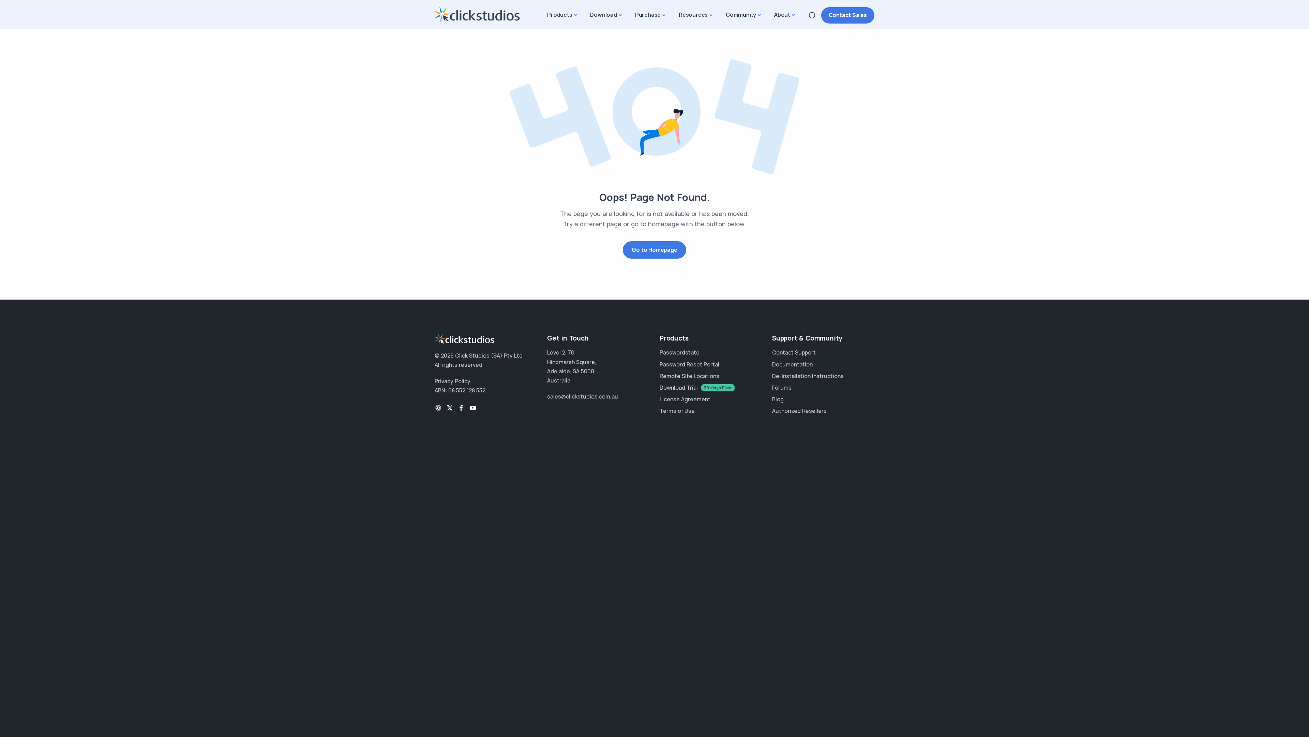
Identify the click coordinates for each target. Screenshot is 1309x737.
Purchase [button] (648, 14)
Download (603, 14)
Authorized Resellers (799, 411)
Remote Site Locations (689, 376)
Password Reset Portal (689, 364)
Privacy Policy (452, 381)
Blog (778, 399)
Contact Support (794, 352)
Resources (693, 14)
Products (559, 14)
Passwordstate (679, 352)
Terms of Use (677, 411)
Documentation (792, 364)
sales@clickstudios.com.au (582, 396)
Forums (782, 387)
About (782, 14)
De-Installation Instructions (808, 376)
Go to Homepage (654, 250)
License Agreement (685, 399)
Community (741, 14)
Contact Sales (848, 15)
